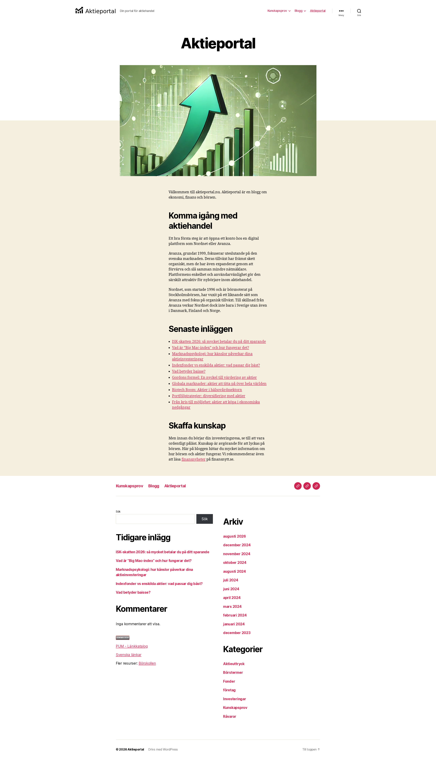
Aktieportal (317, 10)
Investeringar (234, 699)
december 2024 (237, 545)
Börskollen (147, 663)
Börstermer (233, 672)
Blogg (298, 10)
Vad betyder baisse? (188, 371)
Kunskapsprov (277, 10)
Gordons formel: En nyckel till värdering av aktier (214, 377)
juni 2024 (231, 589)
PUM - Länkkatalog (132, 646)
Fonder (229, 681)
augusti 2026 (234, 536)
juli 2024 (230, 580)
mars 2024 (232, 606)
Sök (118, 511)
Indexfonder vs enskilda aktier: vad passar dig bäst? (216, 365)
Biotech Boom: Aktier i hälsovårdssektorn (207, 390)
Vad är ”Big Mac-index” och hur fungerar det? (210, 347)
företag (229, 690)
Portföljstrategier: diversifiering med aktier (208, 396)
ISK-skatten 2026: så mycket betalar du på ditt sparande (219, 341)
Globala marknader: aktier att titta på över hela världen (219, 383)
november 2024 (236, 554)
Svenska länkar (128, 655)
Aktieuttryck (234, 664)
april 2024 (231, 598)
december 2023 (237, 633)
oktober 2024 (234, 562)
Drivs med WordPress (163, 749)
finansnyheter (194, 459)
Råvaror (229, 716)
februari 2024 (235, 615)
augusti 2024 (234, 571)
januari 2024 (234, 624)
